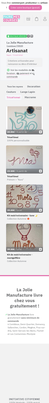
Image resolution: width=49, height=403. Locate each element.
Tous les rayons (15, 86)
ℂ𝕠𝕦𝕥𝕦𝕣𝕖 (11, 92)
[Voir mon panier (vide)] (36, 19)
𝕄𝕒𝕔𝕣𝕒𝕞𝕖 (30, 97)
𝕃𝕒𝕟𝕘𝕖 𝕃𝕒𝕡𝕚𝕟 (27, 92)
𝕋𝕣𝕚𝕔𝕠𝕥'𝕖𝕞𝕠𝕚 (13, 97)
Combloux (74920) (15, 46)
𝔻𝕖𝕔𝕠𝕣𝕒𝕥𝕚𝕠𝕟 (33, 86)
